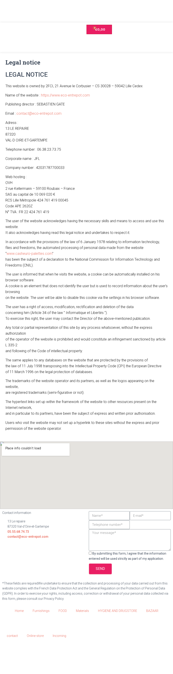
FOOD (63, 611)
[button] (164, 44)
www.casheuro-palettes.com (29, 253)
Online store (35, 636)
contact (12, 636)
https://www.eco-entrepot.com (65, 95)
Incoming (59, 636)
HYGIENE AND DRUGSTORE (117, 611)
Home (19, 611)
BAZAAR (152, 611)
